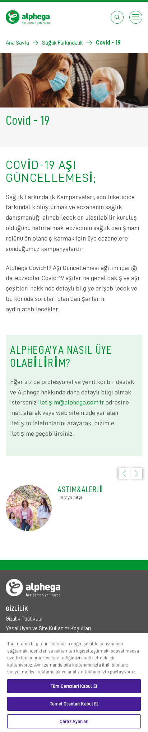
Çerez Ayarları (74, 721)
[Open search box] (117, 17)
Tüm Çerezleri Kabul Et (74, 686)
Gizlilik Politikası (24, 619)
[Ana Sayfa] (29, 17)
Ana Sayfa (17, 43)
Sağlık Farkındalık (62, 43)
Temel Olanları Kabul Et (74, 703)
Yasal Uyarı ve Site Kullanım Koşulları (48, 628)
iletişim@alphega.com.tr (71, 402)
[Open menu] (135, 17)
